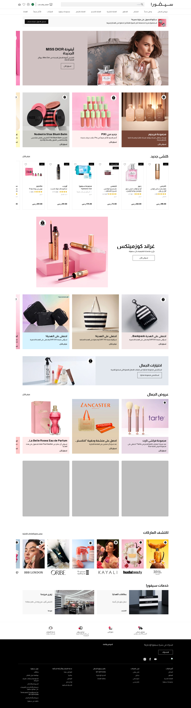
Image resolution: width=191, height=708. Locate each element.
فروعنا (50, 611)
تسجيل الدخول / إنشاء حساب (36, 21)
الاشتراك (165, 652)
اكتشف (123, 611)
